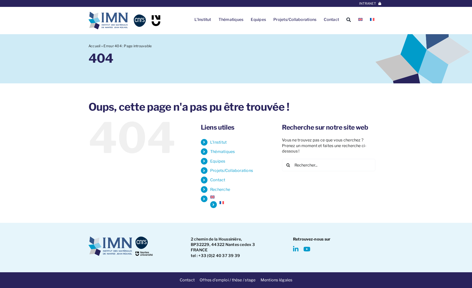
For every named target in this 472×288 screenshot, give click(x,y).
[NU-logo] (156, 17)
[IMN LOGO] (108, 13)
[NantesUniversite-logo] (144, 253)
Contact (217, 180)
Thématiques (222, 151)
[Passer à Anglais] (360, 20)
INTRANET (367, 3)
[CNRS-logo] (140, 16)
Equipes (217, 161)
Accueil (94, 46)
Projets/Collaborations (231, 170)
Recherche (220, 189)
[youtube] (306, 249)
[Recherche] (348, 20)
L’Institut (218, 142)
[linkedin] (295, 249)
